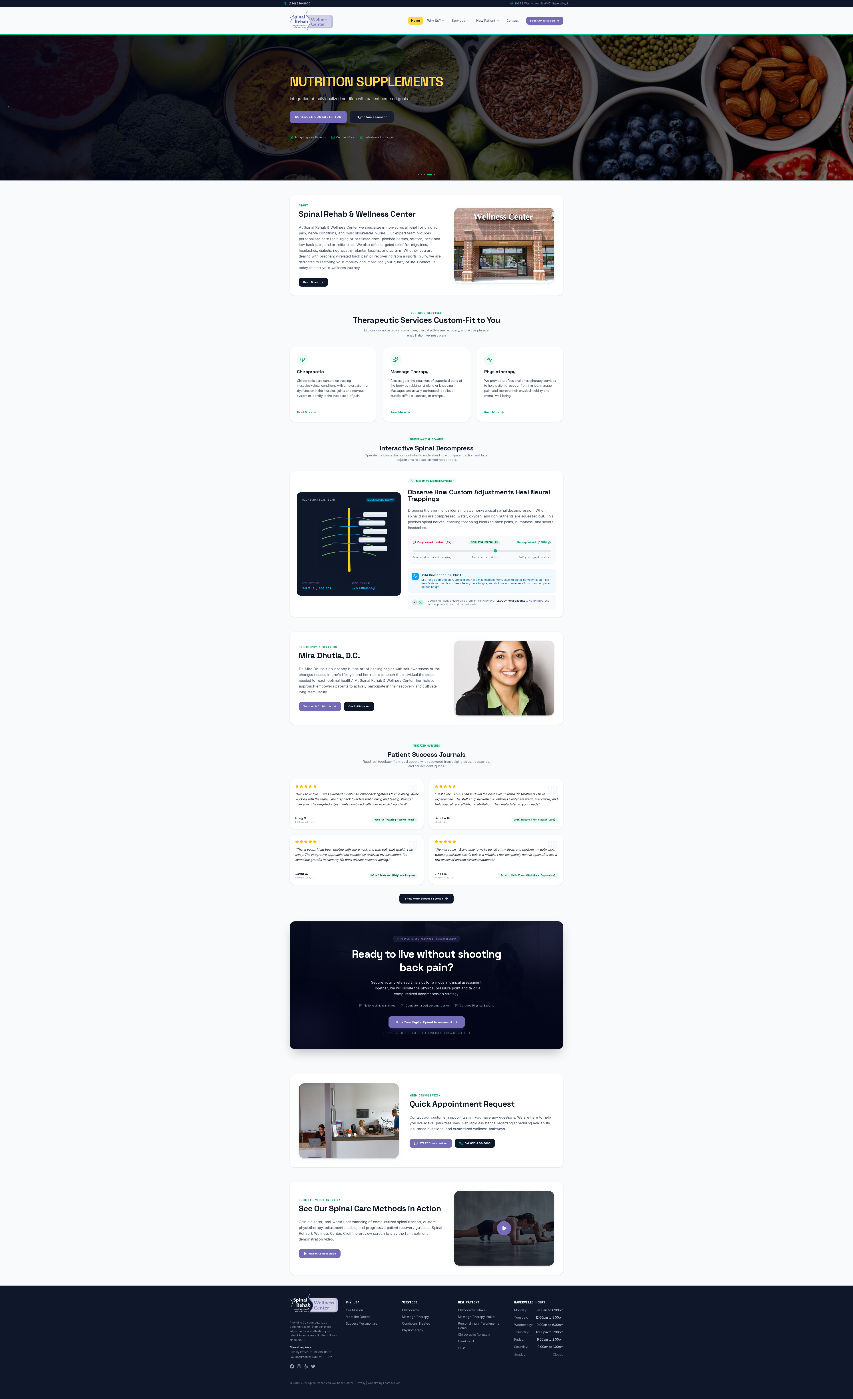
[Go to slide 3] (428, 174)
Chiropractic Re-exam (474, 1334)
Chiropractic (411, 1310)
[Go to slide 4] (431, 174)
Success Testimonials (361, 1323)
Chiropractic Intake (472, 1310)
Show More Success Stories (424, 898)
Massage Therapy (415, 1317)
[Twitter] (313, 1366)
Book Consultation (542, 20)
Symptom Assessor (372, 133)
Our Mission (354, 1310)
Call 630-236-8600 (477, 1143)
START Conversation (433, 1143)
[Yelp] (306, 1366)
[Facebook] (292, 1366)
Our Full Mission (359, 706)
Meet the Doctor (358, 1317)
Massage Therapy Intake (476, 1317)
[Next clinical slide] (844, 107)
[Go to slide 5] (434, 174)
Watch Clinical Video (322, 1253)
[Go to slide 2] (425, 174)
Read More (310, 282)
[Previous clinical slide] (8, 107)
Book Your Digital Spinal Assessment (424, 1022)
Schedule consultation (318, 133)
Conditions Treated (416, 1323)
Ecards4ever (391, 1383)
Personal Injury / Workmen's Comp (478, 1326)
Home (415, 20)
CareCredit (466, 1341)
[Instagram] (299, 1366)
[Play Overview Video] (504, 1228)
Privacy (360, 1383)
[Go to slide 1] (420, 174)
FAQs (462, 1348)
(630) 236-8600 (299, 3)
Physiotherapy (412, 1330)
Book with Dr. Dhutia (317, 706)
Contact (512, 20)
